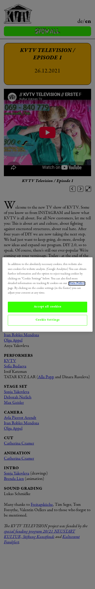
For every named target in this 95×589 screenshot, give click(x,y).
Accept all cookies (47, 306)
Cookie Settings (48, 320)
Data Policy (77, 283)
